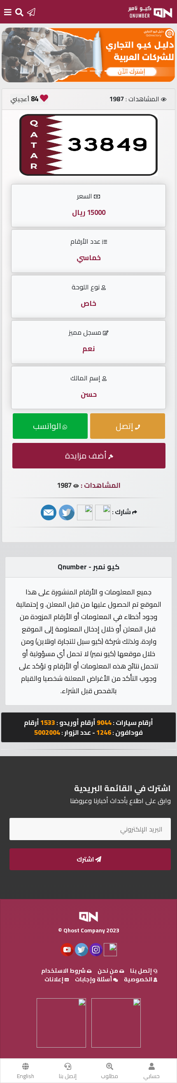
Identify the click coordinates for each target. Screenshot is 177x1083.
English (25, 1076)
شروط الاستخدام (64, 970)
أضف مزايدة (86, 455)
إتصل (125, 425)
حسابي (151, 1076)
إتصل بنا (68, 1076)
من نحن (108, 970)
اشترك (86, 859)
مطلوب (109, 1076)
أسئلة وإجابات (94, 979)
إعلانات (54, 979)
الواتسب (48, 425)
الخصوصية (139, 979)
